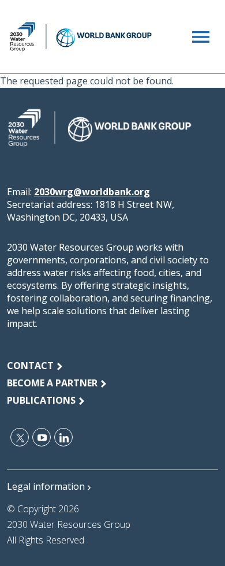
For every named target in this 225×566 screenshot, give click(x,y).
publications (41, 400)
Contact (30, 365)
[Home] (81, 36)
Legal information (46, 486)
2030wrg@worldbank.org (92, 191)
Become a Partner (52, 383)
